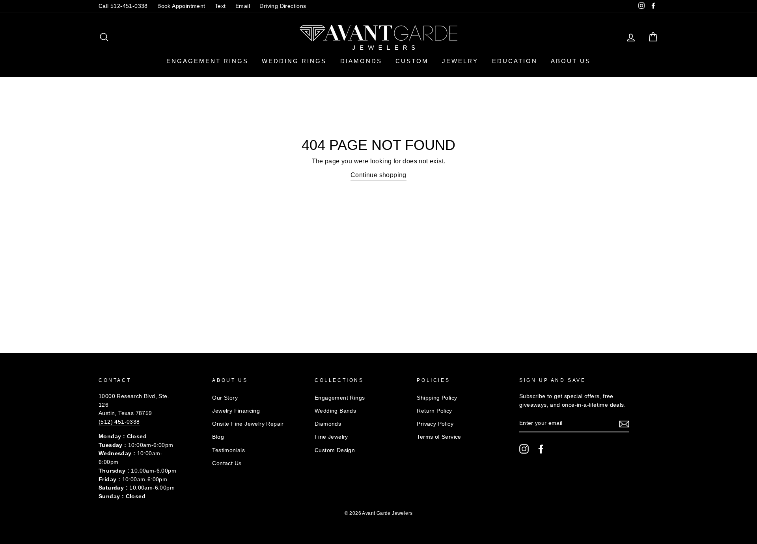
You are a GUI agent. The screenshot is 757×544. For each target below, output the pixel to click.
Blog (218, 437)
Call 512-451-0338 (123, 6)
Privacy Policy (435, 424)
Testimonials (228, 450)
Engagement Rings (207, 61)
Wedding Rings (294, 61)
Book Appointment (181, 6)
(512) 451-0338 (119, 422)
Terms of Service (439, 437)
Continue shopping (378, 175)
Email (242, 6)
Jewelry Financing (236, 411)
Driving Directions (282, 6)
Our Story (225, 398)
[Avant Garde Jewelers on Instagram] (524, 449)
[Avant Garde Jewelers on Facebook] (541, 449)
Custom (412, 61)
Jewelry (460, 61)
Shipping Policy (437, 398)
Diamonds (361, 61)
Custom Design (335, 450)
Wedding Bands (335, 411)
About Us (571, 61)
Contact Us (226, 463)
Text (220, 6)
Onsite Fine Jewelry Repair (247, 424)
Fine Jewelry (331, 437)
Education (514, 61)
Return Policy (434, 411)
